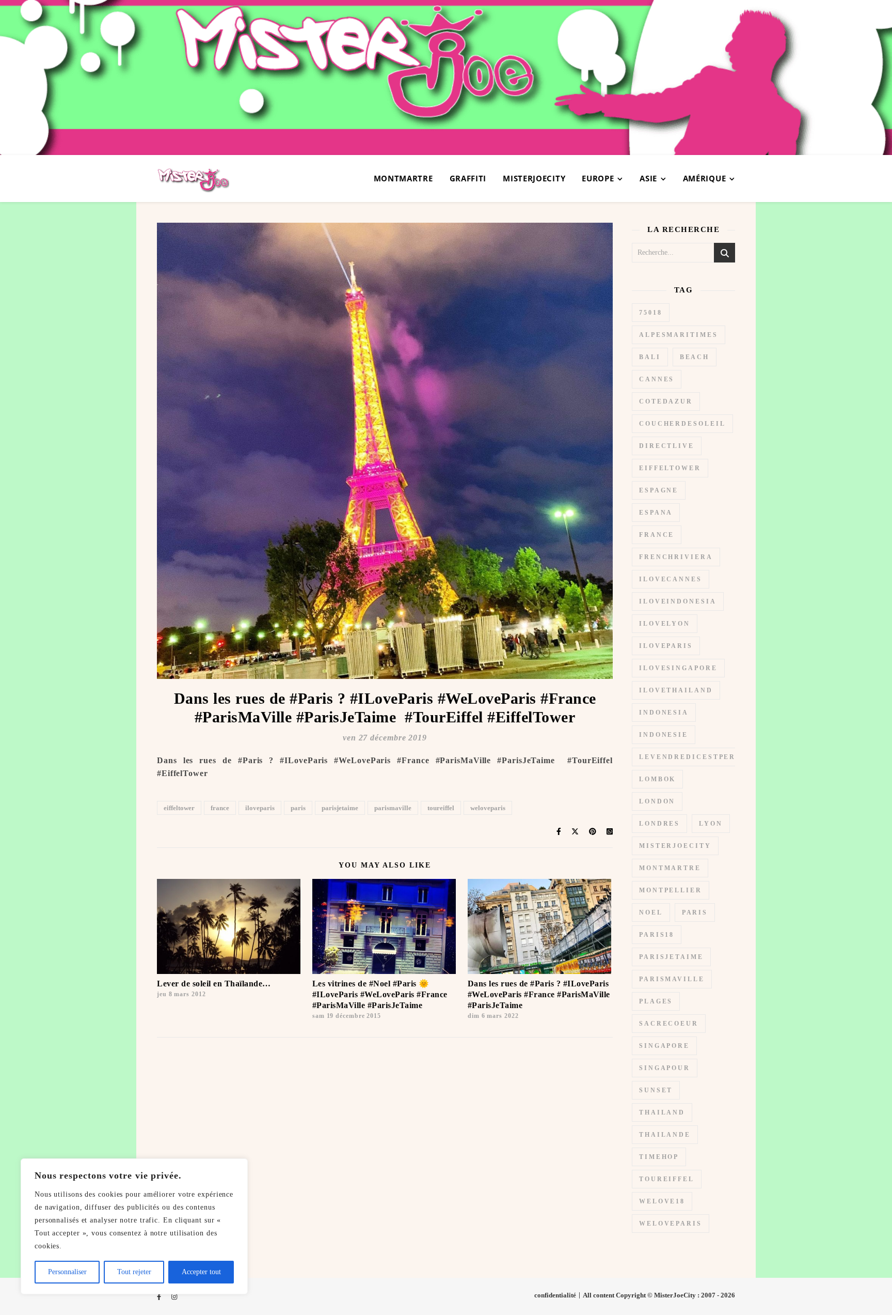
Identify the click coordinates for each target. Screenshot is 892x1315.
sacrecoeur (668, 1023)
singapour (664, 1068)
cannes (656, 379)
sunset (656, 1090)
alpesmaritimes (678, 334)
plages (656, 1001)
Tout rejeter (134, 1272)
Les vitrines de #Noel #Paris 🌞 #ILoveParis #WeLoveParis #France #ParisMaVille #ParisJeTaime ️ (380, 994)
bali (650, 357)
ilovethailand (676, 690)
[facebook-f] (160, 1297)
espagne (658, 490)
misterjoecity (675, 845)
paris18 (656, 934)
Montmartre (403, 178)
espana (656, 512)
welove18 (662, 1201)
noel (651, 912)
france (220, 808)
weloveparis (487, 808)
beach (695, 357)
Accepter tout (201, 1272)
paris (298, 808)
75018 (650, 312)
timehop (659, 1157)
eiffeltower (179, 808)
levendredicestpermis (695, 757)
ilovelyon (664, 623)
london (657, 801)
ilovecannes (670, 579)
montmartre (670, 868)
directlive (666, 446)
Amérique (704, 178)
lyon (711, 823)
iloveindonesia (677, 601)
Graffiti (468, 178)
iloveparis (260, 808)
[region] (134, 1226)
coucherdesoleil (682, 423)
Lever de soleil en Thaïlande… (214, 983)
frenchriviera (676, 557)
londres (659, 823)
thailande (665, 1134)
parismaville (392, 808)
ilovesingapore (678, 668)
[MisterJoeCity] (446, 77)
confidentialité (555, 1295)
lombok (657, 779)
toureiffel (440, 808)
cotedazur (666, 401)
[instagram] (174, 1297)
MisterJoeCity (534, 178)
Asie (648, 178)
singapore (664, 1045)
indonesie (663, 734)
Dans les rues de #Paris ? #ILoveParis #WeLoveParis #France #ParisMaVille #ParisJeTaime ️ (539, 994)
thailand (662, 1112)
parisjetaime (340, 808)
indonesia (664, 712)
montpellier (670, 890)
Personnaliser (67, 1272)
